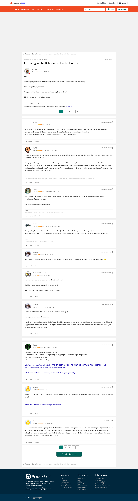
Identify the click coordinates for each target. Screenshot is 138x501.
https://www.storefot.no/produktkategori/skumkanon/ (43, 404)
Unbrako (35, 252)
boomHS (35, 387)
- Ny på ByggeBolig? (66, 486)
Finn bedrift (40, 9)
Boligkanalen (81, 482)
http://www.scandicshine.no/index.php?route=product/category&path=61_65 (50, 373)
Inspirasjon (59, 9)
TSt (34, 420)
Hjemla (79, 480)
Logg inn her (68, 106)
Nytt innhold (50, 9)
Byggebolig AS (36, 497)
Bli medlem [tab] (123, 9)
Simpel (35, 224)
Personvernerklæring (101, 487)
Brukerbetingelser (100, 484)
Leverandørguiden (82, 486)
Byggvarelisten (81, 487)
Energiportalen (81, 489)
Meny (124, 3)
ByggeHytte (80, 484)
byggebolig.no (46, 488)
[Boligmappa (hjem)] (17, 3)
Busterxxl (35, 69)
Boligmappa (81, 478)
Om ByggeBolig (99, 478)
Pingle (34, 189)
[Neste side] (77, 111)
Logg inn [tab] (111, 9)
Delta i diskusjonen (69, 454)
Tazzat (35, 345)
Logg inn (112, 3)
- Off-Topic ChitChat (66, 487)
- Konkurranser (64, 482)
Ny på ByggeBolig (100, 482)
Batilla (35, 122)
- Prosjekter (63, 480)
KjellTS (35, 148)
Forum (33, 9)
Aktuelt (16, 9)
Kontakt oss (98, 480)
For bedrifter (101, 3)
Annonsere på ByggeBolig (102, 486)
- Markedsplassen (65, 484)
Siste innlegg (25, 9)
